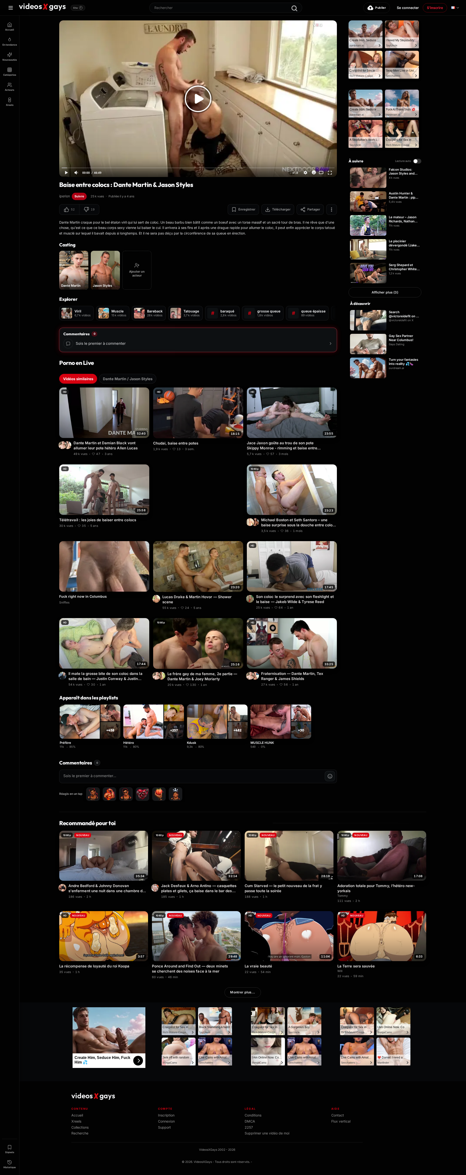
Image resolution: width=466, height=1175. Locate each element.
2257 (249, 1127)
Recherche (79, 1133)
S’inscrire (435, 8)
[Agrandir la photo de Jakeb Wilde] (251, 599)
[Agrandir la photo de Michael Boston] (251, 522)
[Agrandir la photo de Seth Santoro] (256, 522)
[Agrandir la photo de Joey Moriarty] (162, 676)
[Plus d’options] (331, 209)
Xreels (76, 1121)
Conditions (253, 1115)
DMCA (250, 1121)
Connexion (166, 1121)
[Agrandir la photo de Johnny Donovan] (63, 887)
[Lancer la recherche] (294, 8)
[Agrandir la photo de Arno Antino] (156, 887)
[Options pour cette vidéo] (146, 453)
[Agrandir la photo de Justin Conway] (63, 676)
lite (77, 7)
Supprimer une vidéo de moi (267, 1133)
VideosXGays (203, 1162)
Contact (337, 1115)
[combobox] (225, 8)
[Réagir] (313, 172)
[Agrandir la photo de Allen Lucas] (68, 445)
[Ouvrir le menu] (11, 8)
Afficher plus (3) (385, 292)
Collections (80, 1127)
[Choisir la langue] (455, 8)
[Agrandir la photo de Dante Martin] (63, 445)
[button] (69, 209)
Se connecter (408, 8)
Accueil (77, 1115)
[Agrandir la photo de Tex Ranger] (256, 676)
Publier (380, 7)
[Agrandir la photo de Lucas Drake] (157, 599)
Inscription (166, 1115)
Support (164, 1127)
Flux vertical (340, 1121)
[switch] (417, 161)
